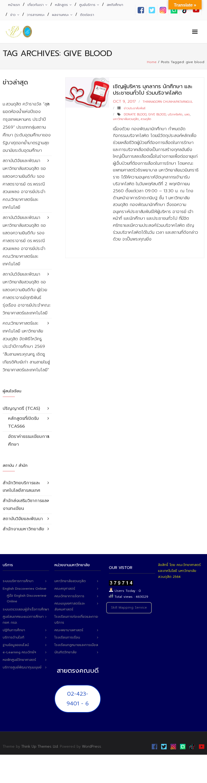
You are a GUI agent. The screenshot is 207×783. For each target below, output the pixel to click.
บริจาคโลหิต (175, 114)
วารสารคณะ (35, 14)
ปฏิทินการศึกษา (14, 630)
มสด (187, 114)
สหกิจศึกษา (115, 4)
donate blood (135, 114)
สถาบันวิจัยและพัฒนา (23, 519)
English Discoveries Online (24, 588)
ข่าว (13, 14)
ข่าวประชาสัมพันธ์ (134, 108)
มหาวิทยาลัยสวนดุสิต (126, 119)
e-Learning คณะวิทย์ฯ (19, 652)
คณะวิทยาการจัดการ (69, 596)
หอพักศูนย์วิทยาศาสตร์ (19, 659)
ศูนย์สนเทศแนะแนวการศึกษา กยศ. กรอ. (23, 619)
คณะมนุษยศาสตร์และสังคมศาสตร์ (69, 606)
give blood (157, 114)
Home (152, 62)
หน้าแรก (14, 4)
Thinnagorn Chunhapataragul (168, 101)
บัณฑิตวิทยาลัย (65, 652)
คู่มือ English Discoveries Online (26, 598)
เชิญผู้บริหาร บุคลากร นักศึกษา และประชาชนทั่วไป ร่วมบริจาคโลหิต (152, 89)
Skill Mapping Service (129, 607)
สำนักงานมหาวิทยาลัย (23, 529)
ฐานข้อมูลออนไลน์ (16, 645)
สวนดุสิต (146, 119)
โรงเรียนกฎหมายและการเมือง (76, 645)
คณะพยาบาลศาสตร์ (68, 630)
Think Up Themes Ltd (39, 746)
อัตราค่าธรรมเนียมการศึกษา (28, 440)
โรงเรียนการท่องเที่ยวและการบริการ (75, 619)
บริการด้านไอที (13, 637)
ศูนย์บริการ (87, 4)
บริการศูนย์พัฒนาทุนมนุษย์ (22, 667)
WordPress (91, 746)
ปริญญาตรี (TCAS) (21, 408)
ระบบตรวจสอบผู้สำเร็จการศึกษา (26, 609)
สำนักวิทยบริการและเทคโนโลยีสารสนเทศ (21, 487)
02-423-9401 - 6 (78, 699)
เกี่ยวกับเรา (35, 4)
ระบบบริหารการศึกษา (18, 581)
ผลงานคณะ (60, 14)
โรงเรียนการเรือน (67, 637)
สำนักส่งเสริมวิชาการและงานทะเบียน (25, 504)
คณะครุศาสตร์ (64, 588)
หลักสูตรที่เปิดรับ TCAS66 (23, 422)
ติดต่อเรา (87, 14)
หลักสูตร (61, 4)
